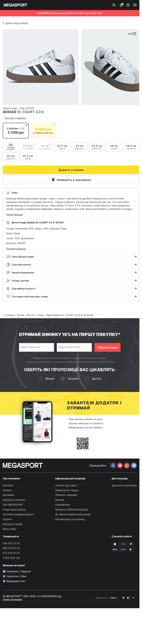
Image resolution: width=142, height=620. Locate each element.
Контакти (8, 485)
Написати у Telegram (19, 571)
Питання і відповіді (66, 494)
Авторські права (12, 524)
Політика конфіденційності (18, 514)
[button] (71, 203)
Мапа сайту (9, 528)
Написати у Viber (16, 576)
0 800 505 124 (11, 557)
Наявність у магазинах (74, 180)
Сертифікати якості (24, 288)
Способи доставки (23, 256)
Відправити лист (16, 581)
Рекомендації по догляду (70, 519)
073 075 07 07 (11, 552)
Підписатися (107, 347)
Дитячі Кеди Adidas (17, 23)
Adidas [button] (9, 112)
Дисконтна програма (124, 485)
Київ (112, 597)
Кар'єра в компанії (14, 499)
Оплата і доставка (66, 485)
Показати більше (16, 248)
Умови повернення (23, 272)
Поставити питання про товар (30, 296)
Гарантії (7, 519)
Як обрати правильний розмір (73, 514)
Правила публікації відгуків (71, 509)
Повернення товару (67, 490)
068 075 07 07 (11, 543)
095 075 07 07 (11, 548)
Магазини (8, 494)
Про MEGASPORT (13, 504)
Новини (7, 490)
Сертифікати (62, 504)
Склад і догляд (20, 280)
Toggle (129, 597)
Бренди (59, 499)
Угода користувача (14, 509)
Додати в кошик (71, 170)
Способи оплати (21, 264)
